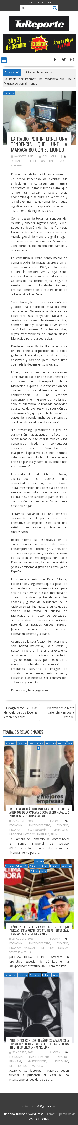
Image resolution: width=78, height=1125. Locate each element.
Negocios (9, 93)
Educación (21, 866)
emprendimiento (39, 825)
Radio (63, 161)
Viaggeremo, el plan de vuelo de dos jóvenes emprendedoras (21, 712)
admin (56, 821)
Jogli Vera (49, 156)
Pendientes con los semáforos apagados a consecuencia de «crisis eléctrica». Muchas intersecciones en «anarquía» (39, 1043)
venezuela (42, 834)
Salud (44, 870)
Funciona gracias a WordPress (22, 1114)
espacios (62, 825)
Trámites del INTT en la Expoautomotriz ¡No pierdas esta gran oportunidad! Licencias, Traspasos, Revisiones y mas (39, 930)
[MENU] (4, 60)
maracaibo (61, 830)
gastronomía (37, 830)
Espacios (22, 743)
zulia (54, 834)
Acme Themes (39, 1118)
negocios (15, 834)
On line (47, 161)
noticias (29, 834)
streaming (18, 165)
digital (15, 161)
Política (62, 743)
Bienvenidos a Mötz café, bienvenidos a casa (60, 712)
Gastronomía (36, 743)
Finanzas (10, 743)
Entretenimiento (39, 866)
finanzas (15, 830)
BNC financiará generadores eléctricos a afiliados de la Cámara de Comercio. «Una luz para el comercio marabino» (39, 812)
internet (30, 161)
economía (16, 825)
